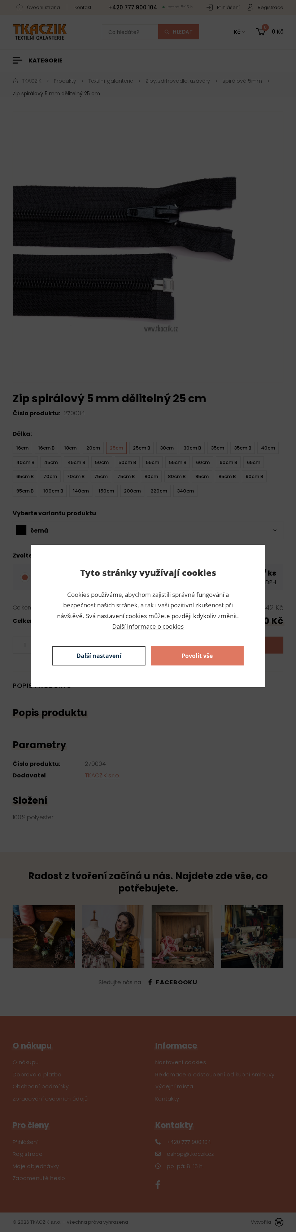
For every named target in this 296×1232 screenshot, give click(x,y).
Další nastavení (99, 656)
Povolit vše (197, 656)
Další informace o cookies (148, 626)
